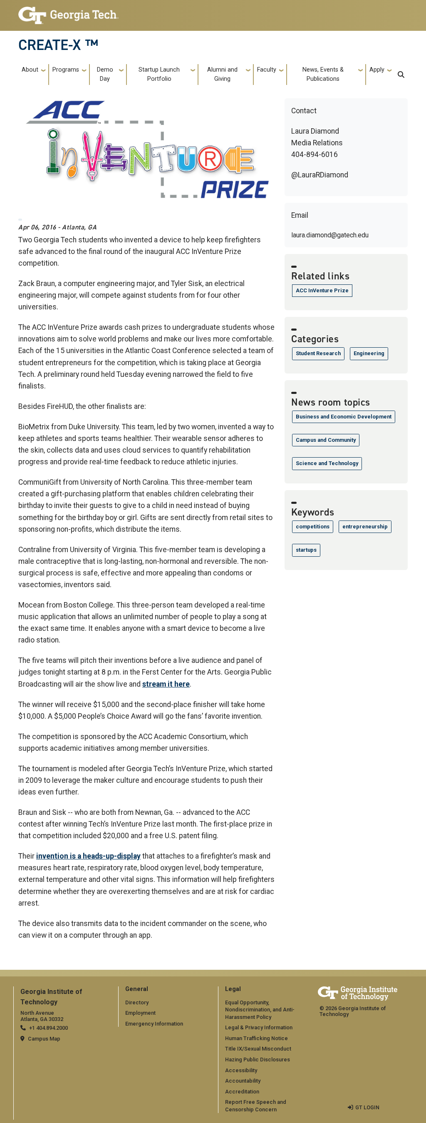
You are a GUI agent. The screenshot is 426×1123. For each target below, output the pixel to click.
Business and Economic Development (343, 416)
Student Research (318, 353)
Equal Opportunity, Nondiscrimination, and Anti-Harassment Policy (260, 1009)
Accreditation (242, 1091)
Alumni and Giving (222, 74)
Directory (137, 1002)
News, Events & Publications (323, 74)
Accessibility (241, 1070)
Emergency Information (154, 1024)
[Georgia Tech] (357, 992)
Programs (65, 69)
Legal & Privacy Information (258, 1027)
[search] (401, 74)
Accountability (242, 1081)
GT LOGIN (367, 1107)
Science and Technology (327, 463)
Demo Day (105, 74)
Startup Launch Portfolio (159, 74)
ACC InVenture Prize (322, 290)
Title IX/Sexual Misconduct (258, 1049)
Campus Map (44, 1039)
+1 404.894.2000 (48, 1028)
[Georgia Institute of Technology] (68, 12)
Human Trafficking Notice (256, 1038)
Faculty (266, 69)
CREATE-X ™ (58, 44)
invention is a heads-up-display (88, 856)
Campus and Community (326, 440)
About (30, 69)
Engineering (369, 353)
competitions (312, 526)
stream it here (166, 684)
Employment (140, 1013)
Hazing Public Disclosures (257, 1059)
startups (306, 550)
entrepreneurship (365, 526)
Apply (376, 69)
